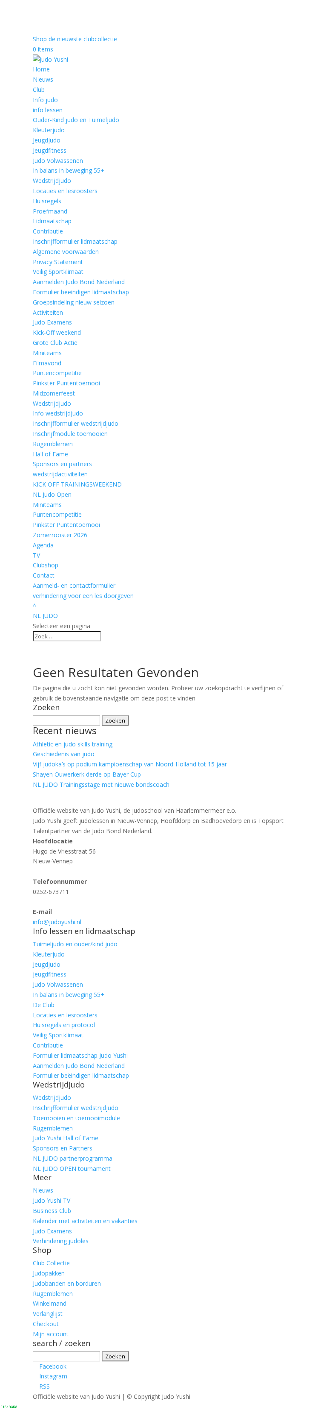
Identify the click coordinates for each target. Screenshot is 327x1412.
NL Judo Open (52, 494)
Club (39, 89)
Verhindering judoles (61, 1241)
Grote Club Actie (55, 343)
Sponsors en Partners (62, 1148)
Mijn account (51, 1334)
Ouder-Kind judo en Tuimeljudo (76, 120)
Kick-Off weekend (57, 332)
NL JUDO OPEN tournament (72, 1168)
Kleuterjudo (49, 130)
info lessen (48, 110)
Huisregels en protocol (64, 1025)
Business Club (52, 1211)
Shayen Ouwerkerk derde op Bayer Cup (87, 774)
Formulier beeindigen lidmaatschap (81, 292)
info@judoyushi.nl (57, 922)
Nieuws (43, 79)
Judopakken (49, 1273)
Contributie (48, 231)
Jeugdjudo (46, 140)
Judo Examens (52, 322)
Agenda (43, 545)
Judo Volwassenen (58, 161)
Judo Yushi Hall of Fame (65, 1138)
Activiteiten (48, 312)
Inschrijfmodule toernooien (70, 434)
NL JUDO (45, 616)
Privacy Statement (58, 262)
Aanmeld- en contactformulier (74, 585)
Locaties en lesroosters (65, 191)
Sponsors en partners (62, 464)
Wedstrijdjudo (52, 180)
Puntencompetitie (57, 373)
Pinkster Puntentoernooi (66, 383)
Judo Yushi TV (51, 1200)
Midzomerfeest (54, 393)
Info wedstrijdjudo (58, 413)
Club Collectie (51, 1263)
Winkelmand (49, 1303)
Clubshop (45, 565)
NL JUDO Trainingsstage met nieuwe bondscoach (101, 784)
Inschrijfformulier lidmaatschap (75, 241)
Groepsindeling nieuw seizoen (74, 302)
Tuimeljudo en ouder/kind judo (75, 944)
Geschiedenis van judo (64, 754)
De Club (43, 1005)
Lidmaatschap (52, 221)
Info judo (45, 100)
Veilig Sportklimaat (58, 272)
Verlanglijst (48, 1314)
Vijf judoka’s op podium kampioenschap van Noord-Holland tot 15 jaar (130, 764)
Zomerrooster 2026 (60, 535)
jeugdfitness (49, 974)
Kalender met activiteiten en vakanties (85, 1221)
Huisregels (47, 201)
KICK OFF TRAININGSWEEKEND (77, 484)
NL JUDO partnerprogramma (72, 1158)
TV (36, 555)
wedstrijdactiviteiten (60, 474)
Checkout (46, 1324)
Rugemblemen (53, 444)
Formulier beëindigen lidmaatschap (81, 1075)
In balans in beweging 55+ (68, 170)
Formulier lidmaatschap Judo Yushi (80, 1055)
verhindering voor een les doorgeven (83, 596)
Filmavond (47, 363)
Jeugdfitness (49, 150)
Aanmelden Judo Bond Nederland (79, 282)
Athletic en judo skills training (72, 744)
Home (41, 69)
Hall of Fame (50, 454)
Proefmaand (50, 211)
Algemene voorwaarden (66, 252)
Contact (43, 575)
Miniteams (47, 353)
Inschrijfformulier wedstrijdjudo (75, 423)
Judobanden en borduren (67, 1283)
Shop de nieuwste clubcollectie (75, 39)
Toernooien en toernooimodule (76, 1118)
